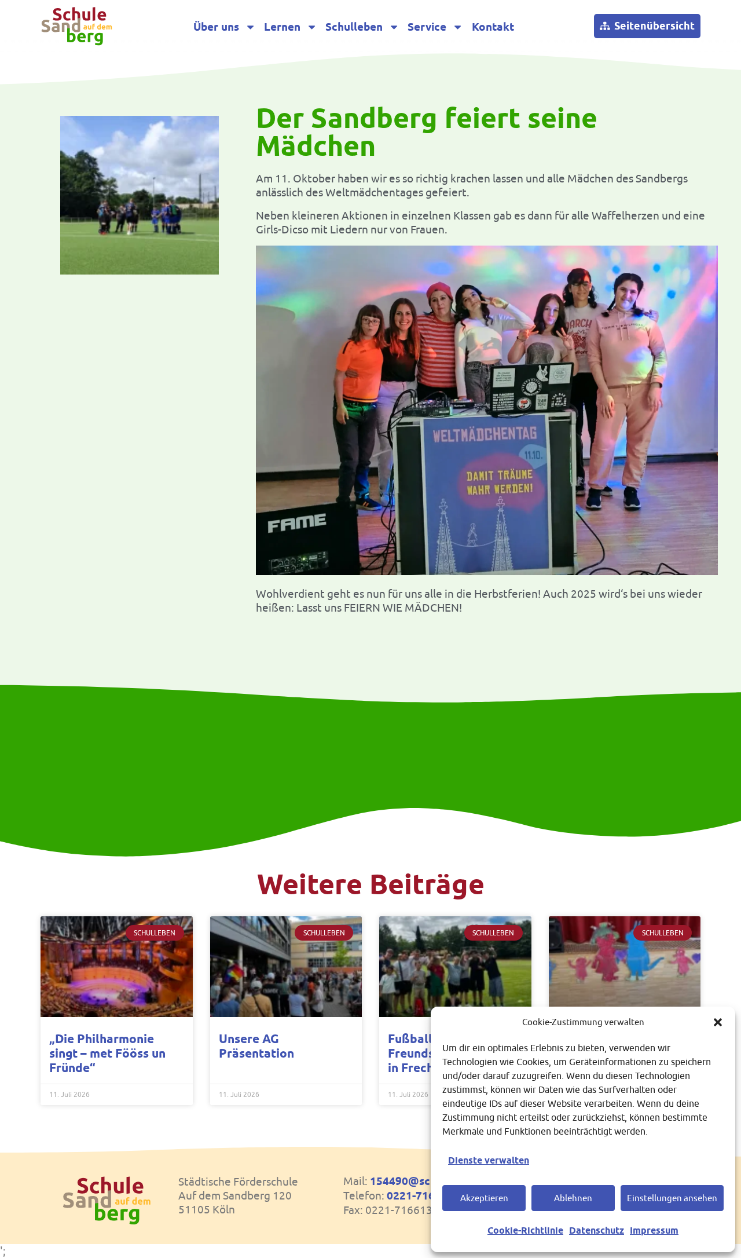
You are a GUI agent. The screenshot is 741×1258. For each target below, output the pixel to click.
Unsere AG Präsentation (256, 1046)
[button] (718, 1022)
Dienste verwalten (488, 1160)
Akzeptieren (484, 1198)
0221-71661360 (427, 1195)
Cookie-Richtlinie (525, 1230)
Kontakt (493, 27)
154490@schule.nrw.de (430, 1181)
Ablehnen (573, 1198)
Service (427, 27)
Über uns (216, 27)
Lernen (282, 27)
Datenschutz (596, 1230)
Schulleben (354, 27)
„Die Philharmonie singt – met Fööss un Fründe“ (107, 1053)
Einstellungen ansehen (672, 1198)
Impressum (654, 1230)
